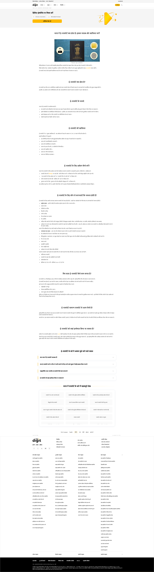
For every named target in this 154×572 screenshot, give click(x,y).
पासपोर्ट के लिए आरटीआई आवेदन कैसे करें (101, 395)
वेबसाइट (51, 173)
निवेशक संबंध (61, 560)
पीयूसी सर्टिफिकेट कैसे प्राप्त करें (84, 502)
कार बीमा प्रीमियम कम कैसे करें (38, 493)
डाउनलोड (34, 560)
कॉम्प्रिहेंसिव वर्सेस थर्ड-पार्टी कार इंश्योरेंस (40, 496)
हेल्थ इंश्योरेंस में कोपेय (105, 499)
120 (58, 334)
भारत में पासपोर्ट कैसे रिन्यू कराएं (101, 402)
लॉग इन (118, 5)
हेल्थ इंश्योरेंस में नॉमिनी (105, 527)
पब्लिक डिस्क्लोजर (51, 560)
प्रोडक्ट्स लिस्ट (59, 444)
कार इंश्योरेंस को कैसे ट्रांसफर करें (39, 505)
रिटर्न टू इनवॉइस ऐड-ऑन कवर (61, 483)
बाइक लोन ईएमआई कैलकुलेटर (61, 515)
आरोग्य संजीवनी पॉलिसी (105, 486)
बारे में (34, 444)
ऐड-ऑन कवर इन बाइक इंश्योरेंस (61, 480)
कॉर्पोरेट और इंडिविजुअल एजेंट (84, 445)
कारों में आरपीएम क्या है (37, 515)
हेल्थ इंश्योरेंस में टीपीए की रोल (106, 512)
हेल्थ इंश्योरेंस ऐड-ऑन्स (105, 483)
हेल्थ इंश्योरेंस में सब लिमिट (105, 474)
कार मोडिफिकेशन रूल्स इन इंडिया (84, 489)
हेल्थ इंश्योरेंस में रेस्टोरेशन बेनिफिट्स (107, 521)
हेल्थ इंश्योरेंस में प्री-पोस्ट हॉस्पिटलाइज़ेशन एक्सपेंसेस (110, 508)
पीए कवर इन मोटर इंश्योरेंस (83, 470)
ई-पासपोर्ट (88, 68)
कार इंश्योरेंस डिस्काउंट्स (37, 502)
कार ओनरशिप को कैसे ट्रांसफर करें (39, 524)
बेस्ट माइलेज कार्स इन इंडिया (38, 518)
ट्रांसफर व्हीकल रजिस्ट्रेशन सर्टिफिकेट (85, 483)
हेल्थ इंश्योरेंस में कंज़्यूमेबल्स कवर (107, 531)
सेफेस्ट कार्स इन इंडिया (37, 512)
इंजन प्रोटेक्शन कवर (36, 486)
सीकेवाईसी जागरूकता (60, 447)
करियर (41, 444)
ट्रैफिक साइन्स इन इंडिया (82, 512)
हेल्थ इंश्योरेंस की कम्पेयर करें (106, 480)
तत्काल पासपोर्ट (77, 417)
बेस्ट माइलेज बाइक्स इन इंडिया (60, 508)
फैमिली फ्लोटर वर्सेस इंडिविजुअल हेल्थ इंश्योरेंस (109, 496)
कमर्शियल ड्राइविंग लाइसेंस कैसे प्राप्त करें (86, 505)
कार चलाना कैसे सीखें (37, 508)
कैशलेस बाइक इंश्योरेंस (59, 474)
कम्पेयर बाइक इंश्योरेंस (59, 477)
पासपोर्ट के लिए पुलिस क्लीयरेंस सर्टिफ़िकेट (77, 395)
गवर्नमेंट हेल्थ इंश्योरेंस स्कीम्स (106, 534)
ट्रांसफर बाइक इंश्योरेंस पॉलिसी (61, 493)
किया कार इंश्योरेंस (36, 464)
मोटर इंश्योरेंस (80, 458)
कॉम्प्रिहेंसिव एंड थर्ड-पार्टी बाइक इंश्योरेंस (62, 470)
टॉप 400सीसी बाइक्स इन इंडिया (61, 512)
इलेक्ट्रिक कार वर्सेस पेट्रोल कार (39, 521)
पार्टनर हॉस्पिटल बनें (82, 443)
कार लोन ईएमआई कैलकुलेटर (38, 527)
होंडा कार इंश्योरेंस (36, 461)
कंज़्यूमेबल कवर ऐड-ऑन (59, 486)
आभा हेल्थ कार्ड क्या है (105, 543)
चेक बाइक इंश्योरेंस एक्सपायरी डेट (61, 496)
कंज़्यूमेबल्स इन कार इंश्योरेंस (38, 483)
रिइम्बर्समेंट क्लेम (104, 464)
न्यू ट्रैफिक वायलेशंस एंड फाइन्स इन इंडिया (86, 486)
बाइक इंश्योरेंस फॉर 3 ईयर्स (60, 467)
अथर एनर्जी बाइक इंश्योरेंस (60, 461)
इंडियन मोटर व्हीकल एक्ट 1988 (84, 477)
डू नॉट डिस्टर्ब (42, 560)
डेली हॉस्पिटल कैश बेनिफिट (106, 505)
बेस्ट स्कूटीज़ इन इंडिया (59, 502)
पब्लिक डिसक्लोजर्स (105, 444)
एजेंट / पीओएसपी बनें (49, 1)
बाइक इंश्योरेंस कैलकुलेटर (60, 489)
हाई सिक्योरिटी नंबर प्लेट (82, 480)
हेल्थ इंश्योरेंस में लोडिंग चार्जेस (106, 493)
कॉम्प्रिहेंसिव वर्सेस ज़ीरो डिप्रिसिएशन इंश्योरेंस (86, 464)
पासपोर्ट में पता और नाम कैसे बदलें (52, 395)
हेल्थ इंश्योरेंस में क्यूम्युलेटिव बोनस (107, 515)
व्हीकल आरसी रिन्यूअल (82, 496)
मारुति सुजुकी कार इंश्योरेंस (37, 458)
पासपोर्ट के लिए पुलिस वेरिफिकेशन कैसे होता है (77, 409)
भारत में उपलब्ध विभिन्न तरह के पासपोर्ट (77, 402)
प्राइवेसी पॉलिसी (86, 560)
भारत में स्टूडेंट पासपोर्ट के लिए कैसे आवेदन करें (52, 409)
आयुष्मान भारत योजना (105, 537)
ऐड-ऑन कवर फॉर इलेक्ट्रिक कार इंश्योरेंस (40, 477)
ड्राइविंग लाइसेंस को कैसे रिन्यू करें (84, 499)
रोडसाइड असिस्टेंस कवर (82, 467)
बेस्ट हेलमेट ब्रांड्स (81, 493)
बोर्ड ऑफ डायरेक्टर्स (105, 442)
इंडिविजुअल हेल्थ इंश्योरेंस (105, 467)
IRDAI (78, 560)
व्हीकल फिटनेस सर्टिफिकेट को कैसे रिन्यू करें (86, 508)
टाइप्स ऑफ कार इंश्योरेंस (37, 480)
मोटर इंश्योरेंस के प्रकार (82, 461)
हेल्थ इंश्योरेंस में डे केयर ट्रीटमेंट (107, 518)
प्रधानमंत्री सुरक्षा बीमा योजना (106, 540)
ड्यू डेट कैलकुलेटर (104, 546)
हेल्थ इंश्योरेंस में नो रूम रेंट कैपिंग (107, 524)
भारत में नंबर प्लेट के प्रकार (83, 515)
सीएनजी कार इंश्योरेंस (36, 470)
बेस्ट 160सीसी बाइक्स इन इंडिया (61, 505)
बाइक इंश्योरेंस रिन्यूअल (59, 464)
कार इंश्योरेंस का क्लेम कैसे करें (38, 499)
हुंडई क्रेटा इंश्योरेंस (36, 467)
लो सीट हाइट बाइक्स (59, 499)
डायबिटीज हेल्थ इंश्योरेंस (105, 470)
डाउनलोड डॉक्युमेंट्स (105, 447)
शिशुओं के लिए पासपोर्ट (52, 402)
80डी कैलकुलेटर (104, 550)
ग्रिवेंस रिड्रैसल (35, 1)
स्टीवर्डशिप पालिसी (70, 560)
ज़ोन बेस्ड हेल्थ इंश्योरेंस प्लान (106, 489)
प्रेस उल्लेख (80, 440)
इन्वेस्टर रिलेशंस (42, 1)
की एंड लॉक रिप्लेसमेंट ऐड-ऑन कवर (39, 489)
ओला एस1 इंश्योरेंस (58, 458)
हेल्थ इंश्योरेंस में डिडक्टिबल (106, 458)
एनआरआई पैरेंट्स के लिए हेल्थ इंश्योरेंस (108, 461)
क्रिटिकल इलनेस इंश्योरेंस (106, 477)
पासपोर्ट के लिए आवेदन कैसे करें (52, 417)
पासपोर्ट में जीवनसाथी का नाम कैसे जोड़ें (101, 409)
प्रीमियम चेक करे (47, 21)
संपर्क (37, 444)
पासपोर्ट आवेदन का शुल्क (101, 417)
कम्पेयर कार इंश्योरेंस (36, 474)
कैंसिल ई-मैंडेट (59, 442)
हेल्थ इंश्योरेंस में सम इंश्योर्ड (106, 502)
